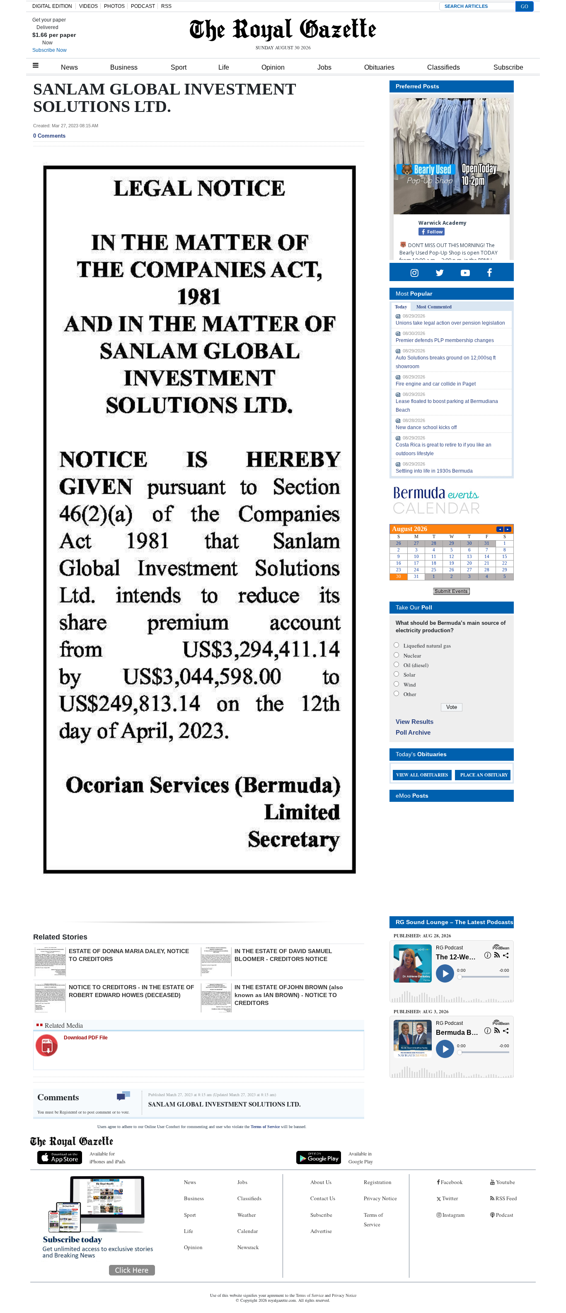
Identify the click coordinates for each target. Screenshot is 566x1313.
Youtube (505, 1182)
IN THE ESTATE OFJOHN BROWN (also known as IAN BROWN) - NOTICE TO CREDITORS (289, 995)
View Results (414, 721)
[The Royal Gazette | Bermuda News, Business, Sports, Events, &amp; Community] (283, 30)
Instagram (452, 1214)
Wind (410, 684)
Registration (378, 1182)
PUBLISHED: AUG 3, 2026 (421, 1011)
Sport (178, 67)
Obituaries (379, 67)
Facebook (451, 1182)
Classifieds (443, 67)
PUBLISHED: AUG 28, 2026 (422, 935)
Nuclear (412, 655)
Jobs (324, 67)
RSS (166, 6)
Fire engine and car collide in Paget (436, 384)
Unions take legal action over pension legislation (450, 323)
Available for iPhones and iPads (107, 1157)
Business (124, 67)
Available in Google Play (360, 1157)
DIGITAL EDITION (52, 6)
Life (223, 67)
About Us (320, 1182)
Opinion (273, 67)
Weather (246, 1214)
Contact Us (322, 1198)
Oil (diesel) (416, 665)
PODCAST (143, 6)
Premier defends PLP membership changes (445, 340)
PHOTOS (114, 6)
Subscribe (508, 67)
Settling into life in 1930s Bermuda (434, 471)
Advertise (321, 1231)
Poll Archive (413, 732)
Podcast (504, 1214)
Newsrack (248, 1247)
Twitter (449, 1198)
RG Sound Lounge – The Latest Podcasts (454, 922)
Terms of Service (265, 1126)
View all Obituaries (422, 775)
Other (410, 694)
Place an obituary (484, 775)
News (69, 67)
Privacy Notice (380, 1198)
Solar (409, 674)
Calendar (247, 1231)
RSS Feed (505, 1198)
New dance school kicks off (426, 427)
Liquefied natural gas (427, 645)
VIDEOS (88, 6)
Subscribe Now (49, 50)
